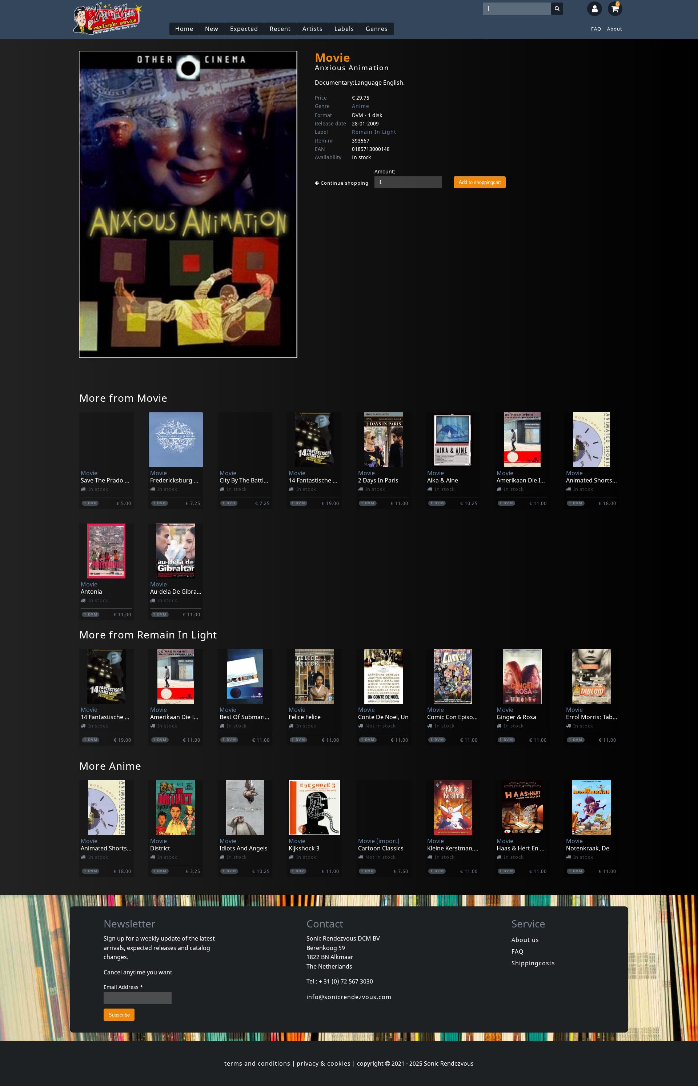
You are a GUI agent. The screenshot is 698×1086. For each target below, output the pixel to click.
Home (184, 29)
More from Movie (123, 398)
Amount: (384, 171)
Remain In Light (374, 131)
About (614, 28)
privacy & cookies (324, 1063)
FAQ (596, 28)
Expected (244, 29)
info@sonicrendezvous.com (349, 997)
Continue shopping (344, 183)
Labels (344, 29)
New (211, 29)
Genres (377, 29)
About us (525, 940)
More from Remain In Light (148, 634)
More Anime (110, 766)
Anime (360, 106)
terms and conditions (257, 1063)
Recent (280, 29)
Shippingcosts (533, 963)
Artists (312, 29)
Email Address (123, 986)
